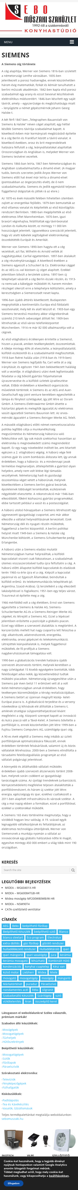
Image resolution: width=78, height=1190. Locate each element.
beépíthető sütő (44, 932)
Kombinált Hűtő (58, 961)
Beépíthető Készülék (16, 932)
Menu (8, 42)
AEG (5, 926)
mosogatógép (29, 978)
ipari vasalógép (37, 955)
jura (53, 955)
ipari (66, 949)
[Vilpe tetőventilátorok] (39, 1140)
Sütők (6, 1058)
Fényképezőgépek (14, 1083)
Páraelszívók (11, 1066)
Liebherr (28, 972)
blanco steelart (13, 937)
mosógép (48, 978)
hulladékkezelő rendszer (19, 949)
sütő (58, 995)
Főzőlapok (9, 1062)
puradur (31, 984)
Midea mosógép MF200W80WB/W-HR (30, 898)
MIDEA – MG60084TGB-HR (22, 893)
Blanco (63, 932)
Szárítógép (44, 995)
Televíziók (9, 1079)
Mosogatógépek (13, 1034)
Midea (42, 972)
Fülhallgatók (11, 1087)
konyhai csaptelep (37, 966)
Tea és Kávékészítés (16, 1104)
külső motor (11, 972)
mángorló (64, 978)
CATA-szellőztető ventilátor (23, 909)
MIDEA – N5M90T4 (17, 904)
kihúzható (38, 961)
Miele (53, 972)
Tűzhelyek (9, 1038)
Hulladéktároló (49, 949)
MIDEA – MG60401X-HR (20, 888)
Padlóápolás (11, 1100)
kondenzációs (12, 966)
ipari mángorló (13, 955)
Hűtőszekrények (13, 1042)
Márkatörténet (12, 984)
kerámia (65, 955)
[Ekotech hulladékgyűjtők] (14, 1140)
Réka (35, 990)
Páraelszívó (48, 984)
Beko (15, 926)
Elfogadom (13, 1183)
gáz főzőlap (31, 943)
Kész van (59, 966)
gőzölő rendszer (53, 943)
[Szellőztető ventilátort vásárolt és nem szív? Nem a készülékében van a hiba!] (64, 1140)
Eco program (35, 937)
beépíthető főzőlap (35, 926)
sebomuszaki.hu (12, 1119)
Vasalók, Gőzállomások (17, 1108)
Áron (28, 1001)
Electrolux (54, 937)
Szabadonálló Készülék (18, 995)
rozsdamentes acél (15, 990)
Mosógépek (10, 1030)
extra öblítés (11, 943)
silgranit (47, 990)
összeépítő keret (46, 1001)
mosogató (9, 978)
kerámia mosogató (15, 961)
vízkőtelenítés (12, 1001)
